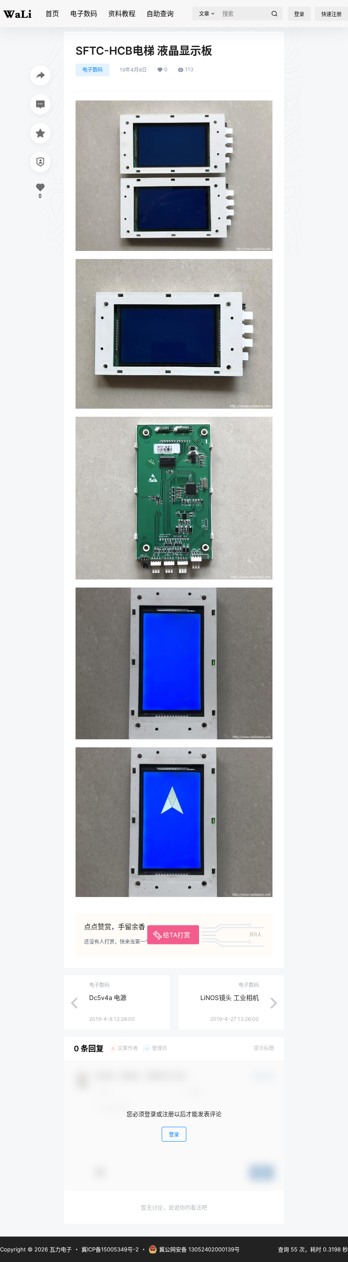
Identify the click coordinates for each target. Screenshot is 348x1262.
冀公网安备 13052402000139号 (199, 1249)
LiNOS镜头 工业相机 (229, 998)
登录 (299, 14)
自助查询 (160, 13)
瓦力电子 (60, 1249)
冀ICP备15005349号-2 (110, 1249)
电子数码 (83, 13)
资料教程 (121, 13)
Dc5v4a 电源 (107, 998)
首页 (52, 13)
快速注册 (331, 14)
